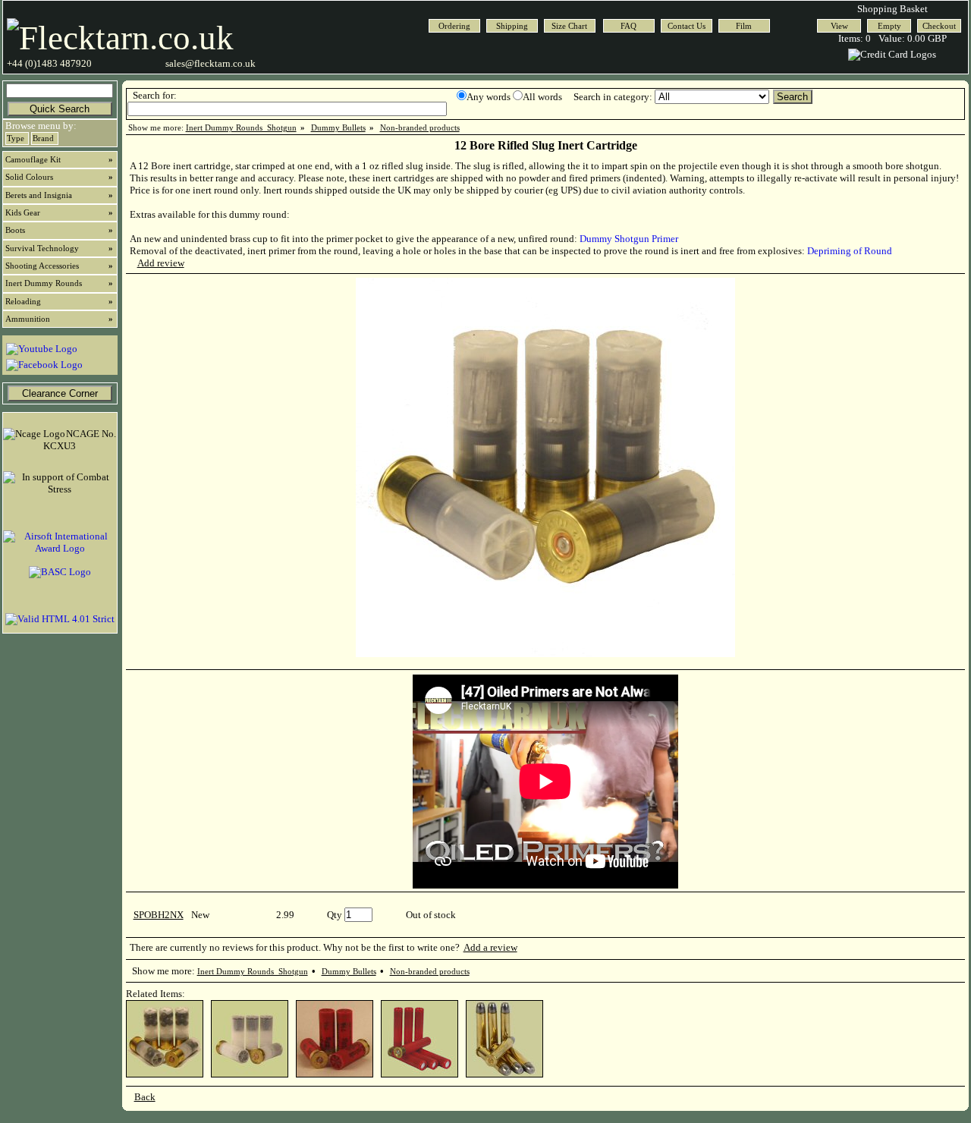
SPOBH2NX (159, 914)
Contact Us (686, 26)
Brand (43, 138)
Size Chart (569, 26)
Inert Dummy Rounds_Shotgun (241, 128)
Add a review (490, 947)
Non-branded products (420, 128)
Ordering (454, 26)
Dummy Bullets (338, 128)
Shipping (512, 26)
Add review (160, 263)
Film (744, 26)
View (839, 26)
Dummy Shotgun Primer (629, 238)
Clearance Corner (60, 393)
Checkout (939, 26)
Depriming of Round (849, 250)
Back (145, 1097)
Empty (889, 26)
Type (15, 138)
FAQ (628, 26)
